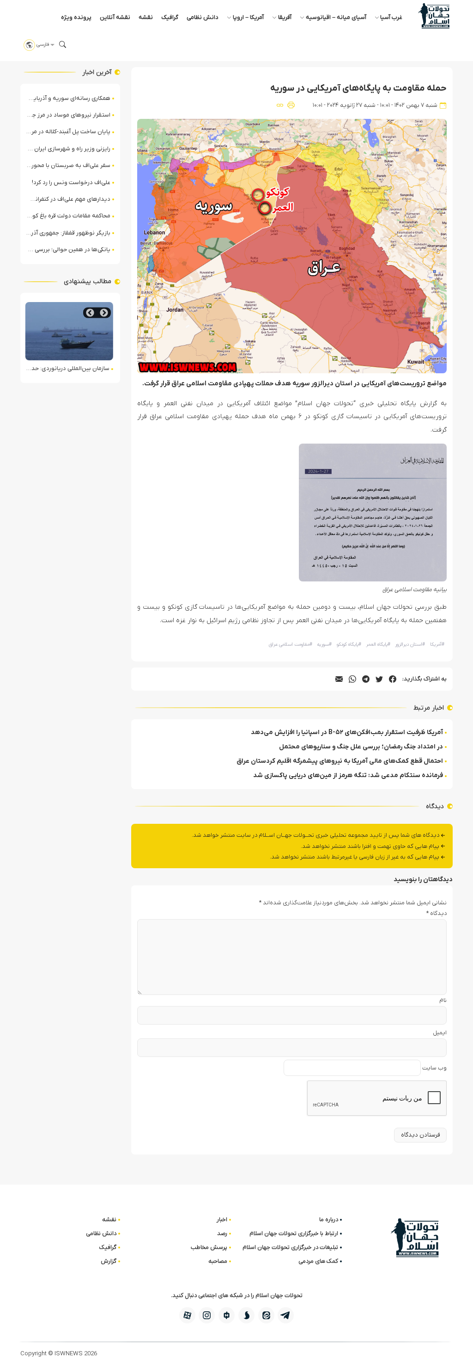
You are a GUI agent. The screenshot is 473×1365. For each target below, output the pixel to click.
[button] (62, 44)
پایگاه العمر (378, 645)
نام (443, 1000)
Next (90, 313)
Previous (104, 313)
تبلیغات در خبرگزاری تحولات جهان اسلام (290, 1247)
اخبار (222, 1219)
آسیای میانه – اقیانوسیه (336, 17)
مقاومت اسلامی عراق (290, 645)
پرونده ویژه (76, 17)
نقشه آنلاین (115, 17)
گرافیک (169, 17)
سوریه (324, 645)
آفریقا (284, 17)
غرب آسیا (391, 17)
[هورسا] (226, 1315)
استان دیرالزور (410, 645)
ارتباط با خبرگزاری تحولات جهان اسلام (293, 1233)
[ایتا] (266, 1315)
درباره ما (328, 1219)
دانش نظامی (202, 17)
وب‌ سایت (434, 1068)
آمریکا (437, 645)
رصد (222, 1233)
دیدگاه (436, 913)
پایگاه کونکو (349, 645)
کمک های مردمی (318, 1261)
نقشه (146, 17)
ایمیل (440, 1033)
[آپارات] (187, 1315)
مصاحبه (217, 1261)
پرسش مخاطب (209, 1247)
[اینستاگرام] (207, 1315)
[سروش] (246, 1315)
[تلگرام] (286, 1315)
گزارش (108, 1261)
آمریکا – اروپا (248, 17)
